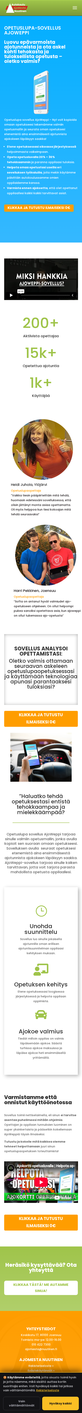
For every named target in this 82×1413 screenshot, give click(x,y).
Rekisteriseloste (47, 1390)
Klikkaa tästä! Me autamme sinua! (40, 1287)
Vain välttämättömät (21, 1403)
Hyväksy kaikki (60, 1403)
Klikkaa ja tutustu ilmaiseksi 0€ (39, 207)
